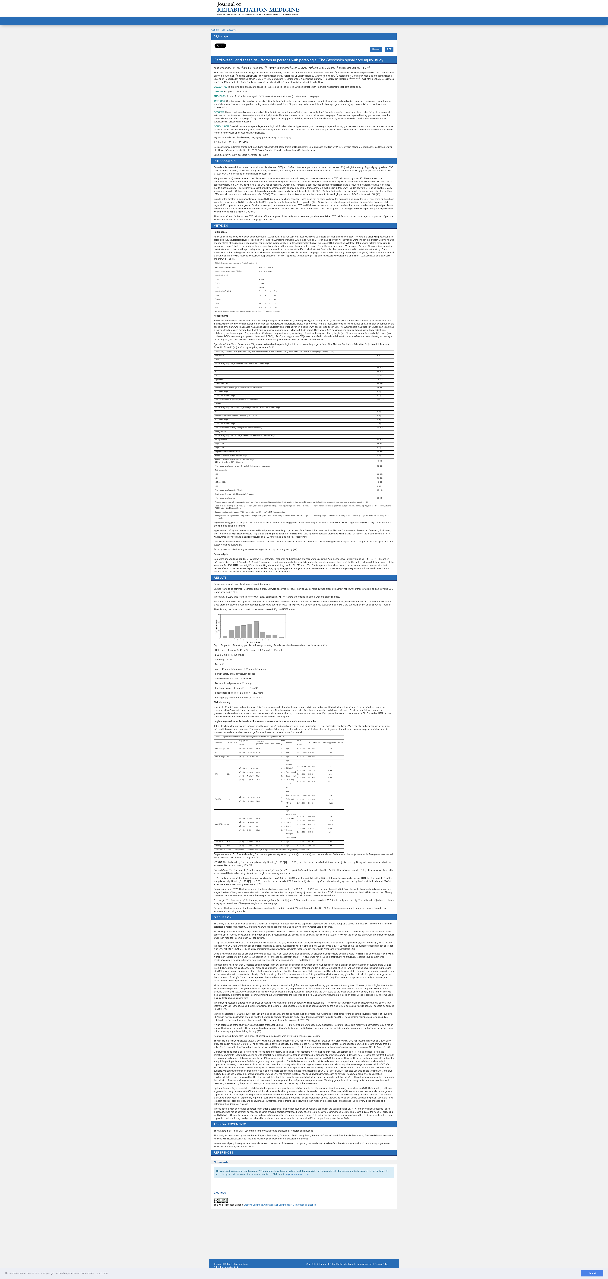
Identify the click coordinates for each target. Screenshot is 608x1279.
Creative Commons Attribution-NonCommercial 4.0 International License (280, 1204)
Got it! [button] (592, 1273)
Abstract (376, 49)
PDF (389, 49)
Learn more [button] (102, 1273)
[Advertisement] (304, 1234)
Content (215, 29)
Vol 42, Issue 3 (229, 29)
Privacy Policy (381, 1264)
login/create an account (297, 1174)
